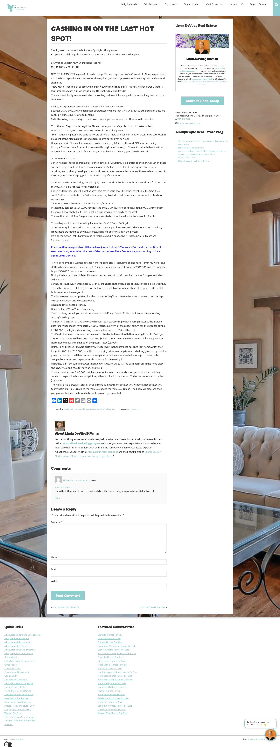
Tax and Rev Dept (13, 713)
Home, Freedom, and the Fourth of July (194, 161)
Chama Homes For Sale (109, 639)
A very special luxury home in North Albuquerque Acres (201, 151)
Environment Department (16, 672)
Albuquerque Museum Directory (19, 650)
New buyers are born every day (191, 148)
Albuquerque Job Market (16, 646)
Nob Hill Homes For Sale (109, 669)
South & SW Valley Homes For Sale (115, 706)
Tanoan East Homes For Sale (112, 710)
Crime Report (10, 665)
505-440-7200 (236, 4)
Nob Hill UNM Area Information (19, 721)
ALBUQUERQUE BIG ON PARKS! (65, 607)
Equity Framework (16, 739)
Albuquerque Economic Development (22, 635)
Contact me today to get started (96, 456)
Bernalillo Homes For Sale (110, 635)
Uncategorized (109, 409)
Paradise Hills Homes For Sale (112, 687)
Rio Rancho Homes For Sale (111, 695)
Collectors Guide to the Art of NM (20, 661)
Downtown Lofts (12, 669)
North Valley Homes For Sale (112, 684)
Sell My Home (151, 4)
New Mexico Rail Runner (16, 698)
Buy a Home (171, 4)
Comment (56, 522)
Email (53, 569)
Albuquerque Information (16, 639)
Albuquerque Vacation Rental (18, 654)
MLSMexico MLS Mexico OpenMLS (77, 480)
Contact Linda (191, 4)
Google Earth (10, 676)
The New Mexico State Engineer (20, 717)
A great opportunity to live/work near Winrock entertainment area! (197, 156)
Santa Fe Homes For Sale (110, 702)
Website (55, 581)
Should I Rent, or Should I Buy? (19, 706)
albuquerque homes (72, 409)
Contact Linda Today (202, 101)
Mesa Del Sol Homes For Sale (112, 665)
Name (54, 557)
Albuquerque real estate (92, 409)
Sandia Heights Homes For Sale (113, 698)
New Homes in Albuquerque (18, 702)
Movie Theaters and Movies (17, 691)
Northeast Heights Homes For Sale (115, 676)
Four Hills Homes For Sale (110, 657)
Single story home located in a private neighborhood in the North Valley (203, 143)
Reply (57, 498)
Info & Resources (213, 4)
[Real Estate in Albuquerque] (16, 7)
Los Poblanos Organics (15, 680)
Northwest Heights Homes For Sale (115, 680)
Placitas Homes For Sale (109, 691)
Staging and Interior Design (17, 710)
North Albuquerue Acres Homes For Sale (117, 672)
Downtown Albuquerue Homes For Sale (117, 646)
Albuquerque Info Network (17, 642)
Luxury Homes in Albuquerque (18, 684)
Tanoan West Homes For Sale (112, 713)
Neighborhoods (129, 4)
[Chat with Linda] (270, 735)
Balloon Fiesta (11, 657)
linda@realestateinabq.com (189, 123)
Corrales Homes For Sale (110, 642)
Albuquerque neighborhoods (103, 452)
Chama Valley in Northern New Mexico (197, 81)
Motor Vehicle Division (15, 687)
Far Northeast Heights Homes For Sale (117, 654)
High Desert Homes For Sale (111, 661)
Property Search (258, 4)
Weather (8, 725)
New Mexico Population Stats (18, 695)
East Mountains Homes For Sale (113, 650)
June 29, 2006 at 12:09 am (64, 487)
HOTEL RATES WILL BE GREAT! (152, 607)
